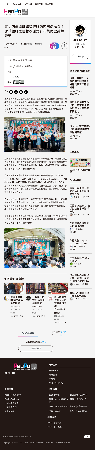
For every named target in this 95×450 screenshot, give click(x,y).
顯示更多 (17, 77)
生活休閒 (18, 66)
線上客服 (49, 4)
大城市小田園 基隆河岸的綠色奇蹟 (79, 294)
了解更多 (80, 56)
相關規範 (53, 374)
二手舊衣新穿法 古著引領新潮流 (38, 300)
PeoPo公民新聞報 (12, 394)
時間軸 (52, 378)
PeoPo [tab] (28, 333)
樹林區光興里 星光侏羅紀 (79, 259)
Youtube (13, 373)
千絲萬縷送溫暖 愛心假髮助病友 (79, 224)
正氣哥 (76, 299)
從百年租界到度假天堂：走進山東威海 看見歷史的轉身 (79, 278)
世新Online (78, 229)
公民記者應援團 (11, 403)
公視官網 (39, 4)
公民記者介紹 (10, 407)
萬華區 (28, 60)
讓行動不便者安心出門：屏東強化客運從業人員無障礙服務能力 (79, 107)
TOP (87, 436)
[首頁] (16, 12)
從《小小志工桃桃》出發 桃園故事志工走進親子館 (80, 129)
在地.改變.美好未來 (78, 406)
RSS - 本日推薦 (55, 426)
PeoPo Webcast (11, 398)
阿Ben (76, 284)
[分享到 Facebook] (11, 92)
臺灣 (15, 60)
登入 (9, 4)
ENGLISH (29, 4)
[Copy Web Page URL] (26, 92)
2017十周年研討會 (78, 398)
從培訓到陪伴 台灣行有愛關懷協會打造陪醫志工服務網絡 (79, 83)
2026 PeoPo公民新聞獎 (58, 400)
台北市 (21, 60)
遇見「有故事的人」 (79, 410)
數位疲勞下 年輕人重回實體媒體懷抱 (60, 301)
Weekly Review (56, 382)
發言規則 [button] (63, 333)
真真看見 (77, 264)
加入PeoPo (18, 4)
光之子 (76, 214)
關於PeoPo (54, 370)
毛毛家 (76, 197)
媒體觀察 (28, 66)
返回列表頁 (36, 348)
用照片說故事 (55, 410)
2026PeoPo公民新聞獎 (80, 171)
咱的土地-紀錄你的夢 (58, 406)
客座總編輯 (9, 411)
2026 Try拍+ (54, 394)
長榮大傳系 (37, 306)
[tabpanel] (35, 341)
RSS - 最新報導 (55, 422)
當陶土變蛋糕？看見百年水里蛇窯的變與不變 (79, 190)
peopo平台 (78, 246)
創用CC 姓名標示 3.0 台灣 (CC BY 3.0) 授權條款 (19, 82)
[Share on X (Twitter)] (16, 92)
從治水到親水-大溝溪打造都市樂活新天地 (80, 208)
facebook (5, 373)
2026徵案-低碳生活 (78, 394)
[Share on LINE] (21, 92)
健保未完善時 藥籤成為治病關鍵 (16, 300)
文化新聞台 (15, 306)
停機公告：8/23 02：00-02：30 (78, 242)
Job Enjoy (80, 40)
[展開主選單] (88, 12)
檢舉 (64, 45)
